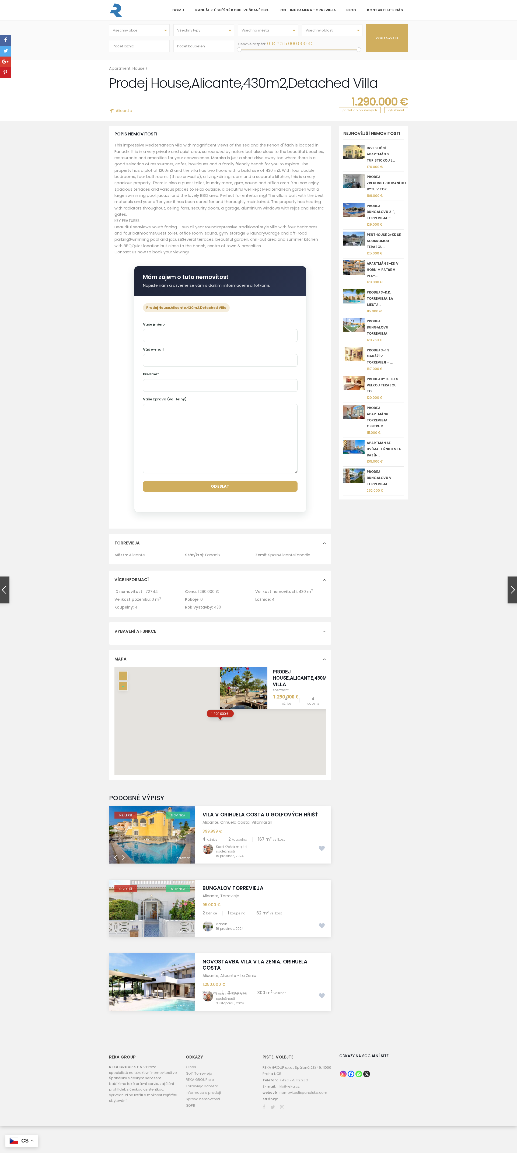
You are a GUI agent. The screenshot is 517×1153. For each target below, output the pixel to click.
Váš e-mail (153, 349)
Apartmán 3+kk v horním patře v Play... (383, 269)
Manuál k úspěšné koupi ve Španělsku (232, 10)
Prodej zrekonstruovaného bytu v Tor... (386, 182)
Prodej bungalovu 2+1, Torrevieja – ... (381, 212)
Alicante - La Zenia (238, 975)
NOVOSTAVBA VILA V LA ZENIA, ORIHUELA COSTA (255, 965)
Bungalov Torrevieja (233, 888)
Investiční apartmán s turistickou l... (381, 154)
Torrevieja (229, 896)
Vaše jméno (154, 324)
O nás (191, 1067)
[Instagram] (343, 1074)
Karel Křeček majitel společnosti (231, 849)
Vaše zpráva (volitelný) (165, 399)
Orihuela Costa (235, 822)
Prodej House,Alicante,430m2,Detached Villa (314, 678)
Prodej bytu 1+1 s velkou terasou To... (382, 385)
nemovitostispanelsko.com (303, 1092)
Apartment (120, 68)
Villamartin (261, 822)
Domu (178, 10)
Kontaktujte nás (385, 10)
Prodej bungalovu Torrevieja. (377, 327)
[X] (366, 1074)
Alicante (124, 110)
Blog (351, 10)
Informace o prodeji (203, 1092)
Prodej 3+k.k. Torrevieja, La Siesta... (380, 298)
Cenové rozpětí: (252, 44)
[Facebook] (351, 1074)
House (138, 68)
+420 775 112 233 (294, 1080)
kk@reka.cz (290, 1086)
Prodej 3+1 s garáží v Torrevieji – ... (380, 356)
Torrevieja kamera (202, 1086)
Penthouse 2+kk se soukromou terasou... (384, 240)
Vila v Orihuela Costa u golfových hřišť (260, 814)
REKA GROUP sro (200, 1079)
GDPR (190, 1105)
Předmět (151, 374)
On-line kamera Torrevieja (308, 10)
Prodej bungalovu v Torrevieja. (379, 477)
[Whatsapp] (358, 1074)
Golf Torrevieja (199, 1073)
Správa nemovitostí (203, 1099)
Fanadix (212, 555)
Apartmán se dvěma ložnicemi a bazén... (384, 449)
